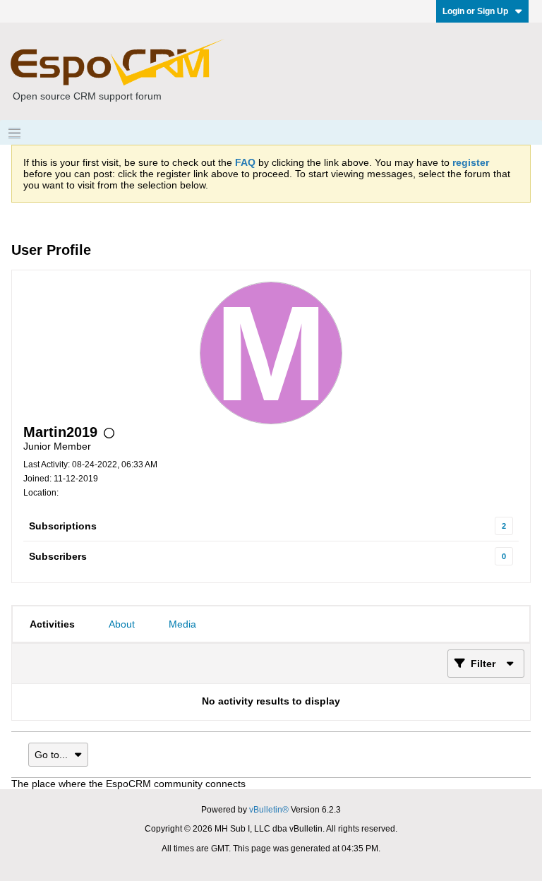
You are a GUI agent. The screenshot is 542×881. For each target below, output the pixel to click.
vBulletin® (269, 810)
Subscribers (58, 556)
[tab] (52, 624)
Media (182, 624)
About (122, 624)
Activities (52, 624)
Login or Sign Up (475, 11)
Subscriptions (63, 526)
